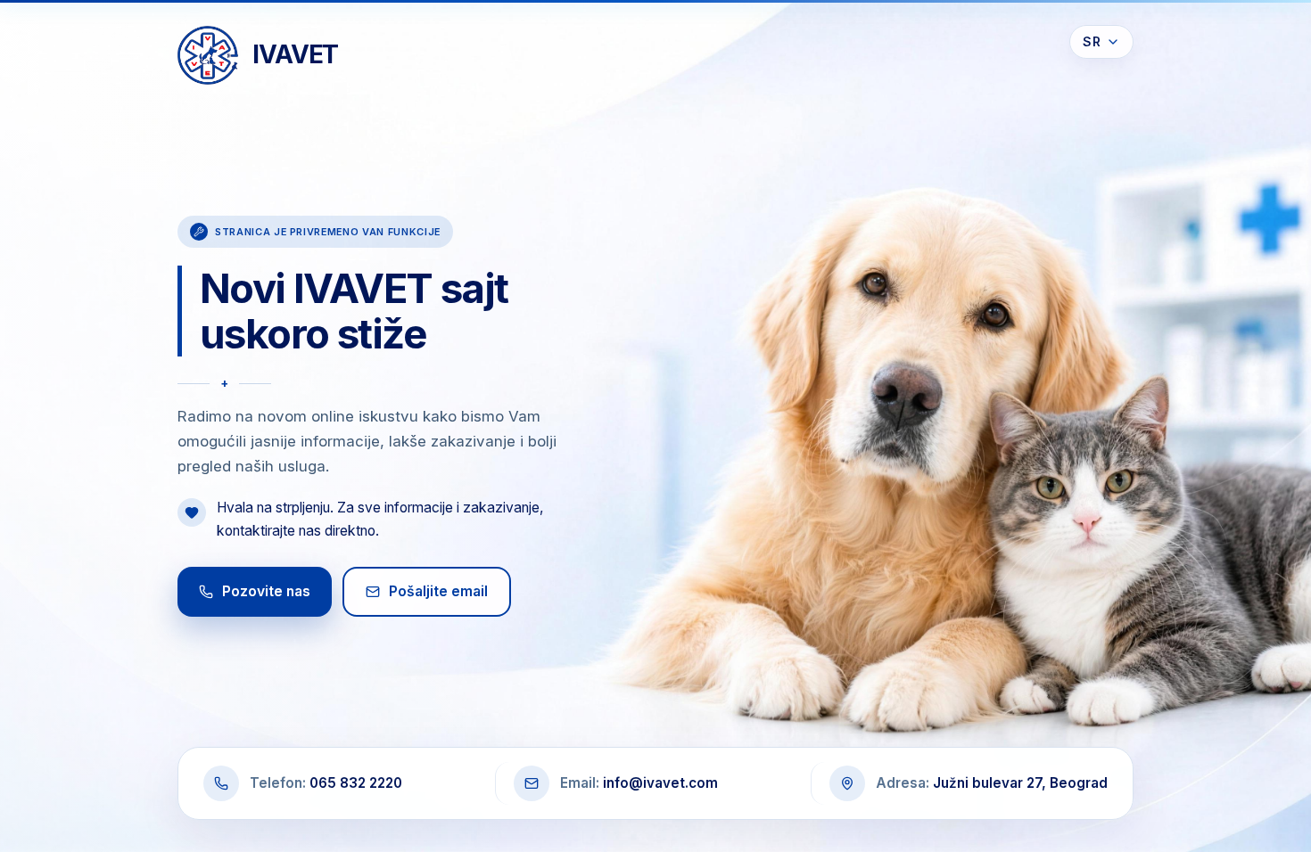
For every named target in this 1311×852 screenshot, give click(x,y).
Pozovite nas (266, 591)
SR (1092, 41)
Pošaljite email (438, 591)
